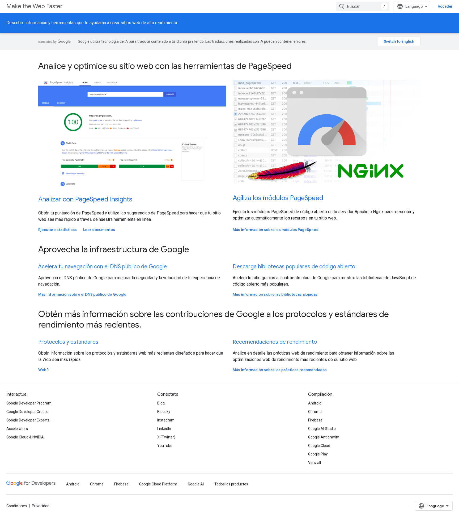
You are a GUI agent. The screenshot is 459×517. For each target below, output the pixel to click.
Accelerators (17, 428)
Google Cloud (319, 445)
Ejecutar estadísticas (57, 229)
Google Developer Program (29, 403)
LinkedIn (164, 428)
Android (314, 403)
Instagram (166, 420)
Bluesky (163, 412)
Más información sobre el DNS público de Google (82, 294)
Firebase (315, 420)
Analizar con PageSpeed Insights (85, 199)
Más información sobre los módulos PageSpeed (275, 229)
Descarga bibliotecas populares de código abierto (294, 266)
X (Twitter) (166, 437)
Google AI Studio (322, 428)
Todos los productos (231, 484)
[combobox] (362, 6)
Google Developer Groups (27, 412)
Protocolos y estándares (68, 342)
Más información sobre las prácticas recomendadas (280, 369)
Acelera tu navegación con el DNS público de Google (102, 266)
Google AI (196, 484)
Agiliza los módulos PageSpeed (278, 198)
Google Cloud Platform (158, 484)
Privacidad (40, 506)
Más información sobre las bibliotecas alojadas (275, 294)
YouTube (164, 445)
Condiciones (16, 506)
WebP (43, 369)
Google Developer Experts (27, 420)
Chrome (315, 412)
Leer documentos (99, 229)
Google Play (318, 454)
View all (314, 462)
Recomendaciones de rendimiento (275, 342)
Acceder (445, 6)
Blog (161, 403)
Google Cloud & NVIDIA (25, 437)
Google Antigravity (323, 437)
